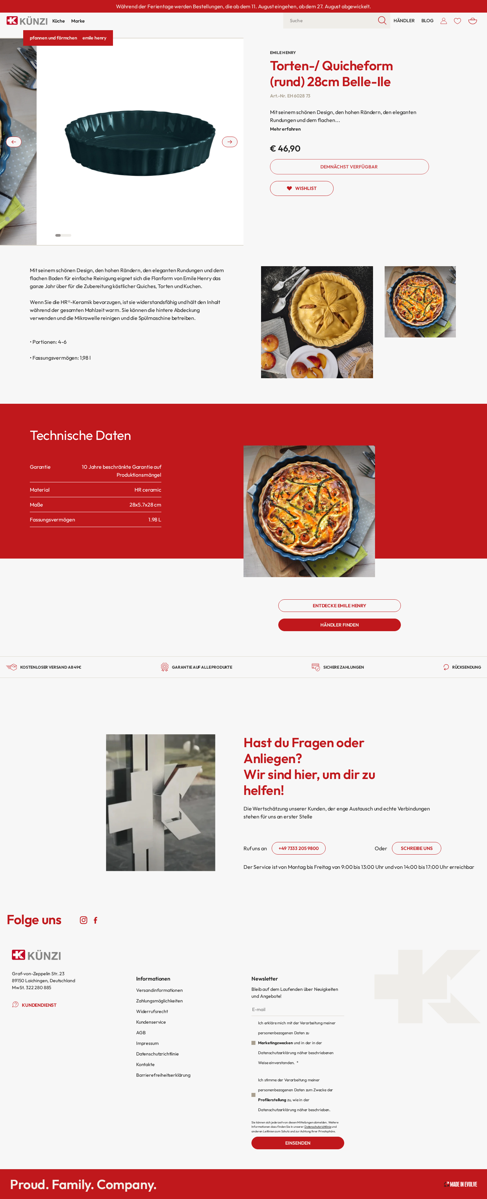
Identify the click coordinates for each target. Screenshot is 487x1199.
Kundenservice (151, 1022)
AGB (141, 1033)
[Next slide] (230, 142)
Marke (77, 21)
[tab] (58, 235)
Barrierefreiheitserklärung (163, 1075)
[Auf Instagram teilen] (83, 919)
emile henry (94, 38)
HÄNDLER (404, 21)
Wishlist (306, 188)
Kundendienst (39, 1005)
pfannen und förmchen (53, 38)
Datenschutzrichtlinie (157, 1054)
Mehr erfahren (285, 129)
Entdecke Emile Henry (339, 606)
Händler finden (339, 625)
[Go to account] (444, 20)
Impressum (147, 1043)
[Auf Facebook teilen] (95, 919)
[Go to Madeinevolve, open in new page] (460, 1184)
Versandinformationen (159, 990)
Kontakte (145, 1064)
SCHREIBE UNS (416, 848)
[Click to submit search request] (382, 20)
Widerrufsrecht (152, 1011)
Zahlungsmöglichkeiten (159, 1001)
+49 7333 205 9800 (298, 848)
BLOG (427, 21)
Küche (58, 21)
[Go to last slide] (14, 142)
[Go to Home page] (27, 20)
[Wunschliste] (457, 21)
